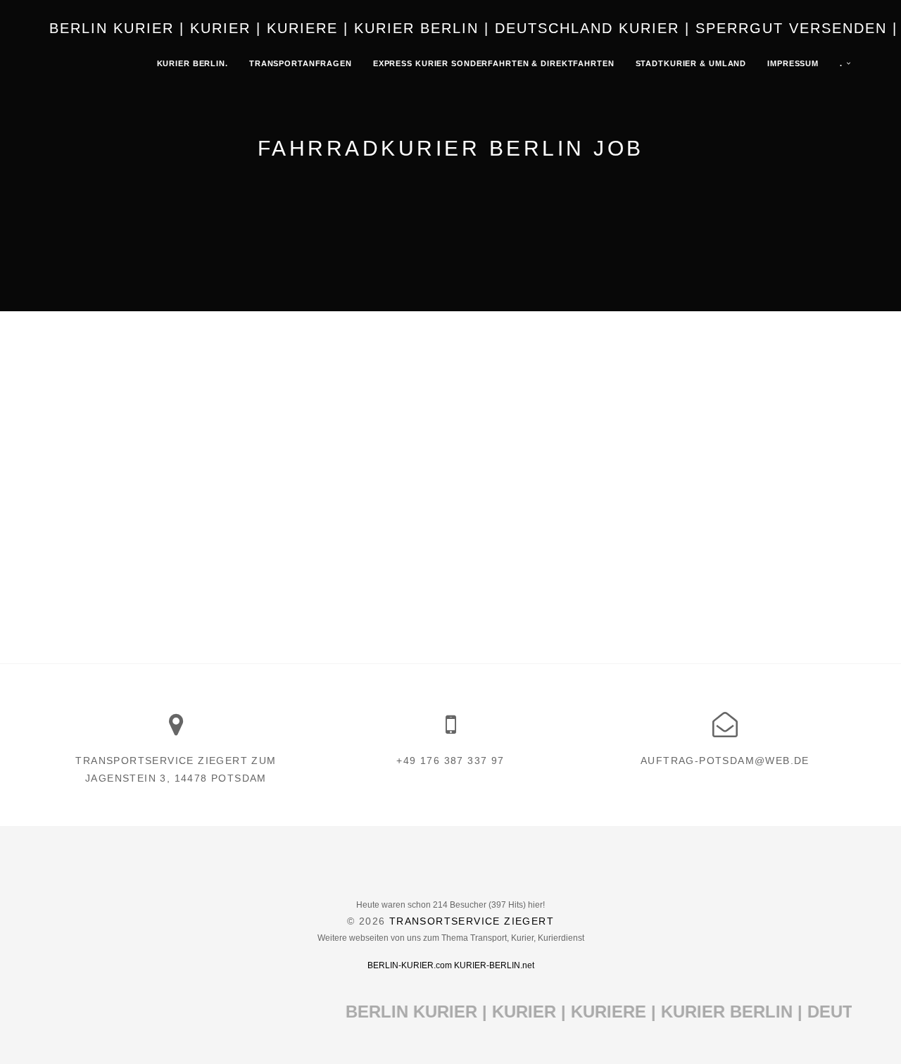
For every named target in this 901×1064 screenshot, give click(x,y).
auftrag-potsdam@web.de (725, 760)
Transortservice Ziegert (471, 921)
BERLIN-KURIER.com (409, 965)
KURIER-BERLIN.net (494, 965)
